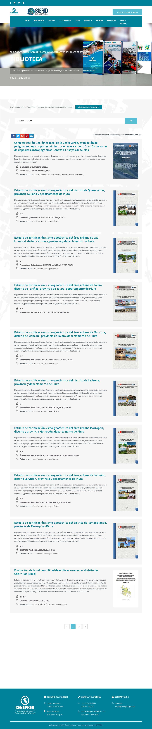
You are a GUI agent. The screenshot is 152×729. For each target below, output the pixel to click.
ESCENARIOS (64, 20)
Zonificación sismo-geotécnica (45, 553)
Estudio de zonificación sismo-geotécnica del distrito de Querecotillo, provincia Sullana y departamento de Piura (59, 192)
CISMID (23, 597)
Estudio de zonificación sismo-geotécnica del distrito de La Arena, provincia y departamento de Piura (57, 382)
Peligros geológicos (41, 174)
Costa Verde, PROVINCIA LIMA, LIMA (35, 170)
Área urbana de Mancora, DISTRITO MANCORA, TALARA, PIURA (46, 359)
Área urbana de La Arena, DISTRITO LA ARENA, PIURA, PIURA (45, 407)
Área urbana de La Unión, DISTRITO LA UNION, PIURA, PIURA (45, 502)
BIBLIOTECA (39, 20)
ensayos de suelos (76, 174)
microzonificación (40, 604)
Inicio (13, 77)
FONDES (99, 20)
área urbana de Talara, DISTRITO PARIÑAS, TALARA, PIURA (44, 312)
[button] (147, 53)
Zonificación (38, 221)
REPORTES (111, 20)
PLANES (87, 20)
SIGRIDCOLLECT (124, 21)
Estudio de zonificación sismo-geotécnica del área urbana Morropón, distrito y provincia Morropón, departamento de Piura (59, 429)
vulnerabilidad (61, 604)
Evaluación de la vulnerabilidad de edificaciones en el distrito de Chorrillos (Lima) (56, 572)
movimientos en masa (59, 174)
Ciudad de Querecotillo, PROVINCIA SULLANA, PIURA (42, 217)
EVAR (78, 20)
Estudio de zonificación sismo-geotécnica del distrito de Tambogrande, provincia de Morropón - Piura (60, 524)
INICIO (27, 20)
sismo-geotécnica (51, 221)
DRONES (51, 20)
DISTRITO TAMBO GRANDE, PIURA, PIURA (37, 550)
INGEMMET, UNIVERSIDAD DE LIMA (34, 167)
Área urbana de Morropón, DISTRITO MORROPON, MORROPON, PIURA (49, 455)
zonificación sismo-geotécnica (45, 268)
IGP (21, 214)
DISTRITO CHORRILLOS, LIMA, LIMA (35, 600)
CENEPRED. (98, 725)
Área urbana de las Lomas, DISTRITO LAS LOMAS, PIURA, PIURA (46, 265)
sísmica (52, 604)
